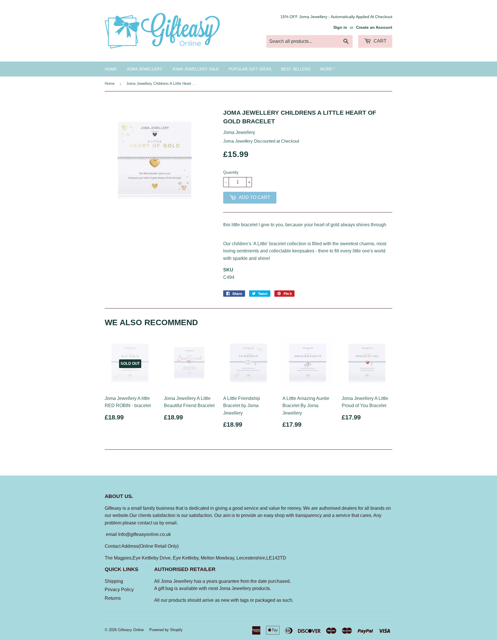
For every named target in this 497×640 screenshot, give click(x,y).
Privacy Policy (119, 589)
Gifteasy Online (131, 630)
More (326, 69)
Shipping (114, 581)
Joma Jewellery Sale (195, 69)
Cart (379, 41)
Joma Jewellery (144, 69)
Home (111, 69)
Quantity (230, 172)
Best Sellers (295, 69)
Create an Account (374, 27)
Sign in (340, 27)
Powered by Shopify (166, 630)
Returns (113, 598)
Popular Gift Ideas (250, 69)
